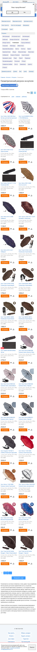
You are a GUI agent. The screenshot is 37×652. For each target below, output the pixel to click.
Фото (16, 64)
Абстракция (6, 36)
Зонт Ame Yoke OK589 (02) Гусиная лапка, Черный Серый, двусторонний (8, 418)
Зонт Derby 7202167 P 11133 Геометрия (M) (26, 150)
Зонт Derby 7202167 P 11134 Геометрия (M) (8, 184)
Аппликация (26, 36)
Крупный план (6, 52)
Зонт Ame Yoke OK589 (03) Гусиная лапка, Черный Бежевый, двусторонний (26, 385)
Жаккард (12, 45)
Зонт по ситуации (16, 25)
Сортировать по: (5, 96)
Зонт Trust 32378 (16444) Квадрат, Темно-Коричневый (9, 552)
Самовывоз (11, 642)
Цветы (30, 64)
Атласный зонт (16, 36)
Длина (15, 71)
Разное (5, 67)
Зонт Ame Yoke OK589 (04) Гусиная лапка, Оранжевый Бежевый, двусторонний (8, 385)
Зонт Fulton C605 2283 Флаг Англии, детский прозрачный (9, 117)
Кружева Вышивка (8, 49)
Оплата (11, 636)
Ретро (23, 61)
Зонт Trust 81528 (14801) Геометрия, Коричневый (25, 284)
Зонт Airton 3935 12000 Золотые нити (25, 184)
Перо (15, 58)
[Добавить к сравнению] (13, 129)
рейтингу (24, 96)
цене (13, 96)
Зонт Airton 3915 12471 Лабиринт (7, 251)
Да (12, 12)
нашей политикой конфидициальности (10, 648)
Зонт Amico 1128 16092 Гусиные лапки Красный (25, 451)
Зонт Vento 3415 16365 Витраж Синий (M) (25, 518)
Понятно (32, 647)
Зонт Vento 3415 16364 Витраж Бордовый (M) (7, 518)
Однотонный (25, 55)
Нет (25, 12)
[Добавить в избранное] (11, 129)
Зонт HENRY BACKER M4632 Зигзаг (8, 351)
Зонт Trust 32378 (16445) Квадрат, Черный (25, 552)
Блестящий (25, 39)
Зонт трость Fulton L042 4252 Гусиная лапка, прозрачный (27, 485)
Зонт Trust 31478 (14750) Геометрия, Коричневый (7, 284)
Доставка (15, 2)
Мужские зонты (17, 21)
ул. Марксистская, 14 (28, 2)
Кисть (17, 49)
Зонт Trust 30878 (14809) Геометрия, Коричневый (7, 318)
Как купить (11, 633)
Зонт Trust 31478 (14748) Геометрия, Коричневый (25, 251)
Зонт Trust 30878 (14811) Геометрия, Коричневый (25, 318)
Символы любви (7, 64)
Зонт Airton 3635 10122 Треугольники (7, 150)
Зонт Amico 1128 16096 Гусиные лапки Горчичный (8, 485)
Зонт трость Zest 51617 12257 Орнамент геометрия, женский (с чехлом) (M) (27, 217)
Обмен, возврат (26, 633)
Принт (21, 58)
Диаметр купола (6, 71)
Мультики (31, 52)
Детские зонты (28, 21)
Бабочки (5, 39)
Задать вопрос (25, 636)
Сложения (4, 29)
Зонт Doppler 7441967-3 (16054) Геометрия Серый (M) (9, 451)
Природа (27, 58)
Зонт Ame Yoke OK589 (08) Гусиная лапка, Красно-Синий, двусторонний (27, 351)
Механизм (26, 25)
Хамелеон (23, 64)
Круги (29, 49)
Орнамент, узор (7, 58)
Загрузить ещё (18, 578)
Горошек (5, 45)
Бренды (31, 71)
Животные (21, 45)
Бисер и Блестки (14, 39)
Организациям (25, 642)
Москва (5, 2)
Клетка (23, 49)
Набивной (5, 55)
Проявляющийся (7, 61)
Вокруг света (6, 42)
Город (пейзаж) (25, 42)
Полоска (17, 61)
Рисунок (4, 33)
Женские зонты (6, 21)
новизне (18, 96)
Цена (25, 71)
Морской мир (22, 52)
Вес (20, 71)
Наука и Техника (15, 55)
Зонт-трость (5, 25)
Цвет (11, 29)
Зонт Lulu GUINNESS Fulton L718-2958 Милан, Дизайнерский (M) (26, 117)
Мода (14, 52)
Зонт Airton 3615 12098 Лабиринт (7, 217)
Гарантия (26, 639)
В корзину (5, 128)
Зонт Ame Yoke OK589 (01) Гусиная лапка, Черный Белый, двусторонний (26, 418)
